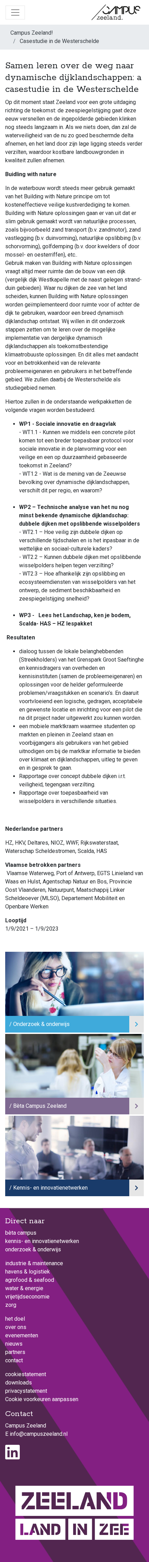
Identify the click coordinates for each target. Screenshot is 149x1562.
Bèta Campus (20, 1232)
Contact (14, 1360)
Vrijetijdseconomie (27, 1296)
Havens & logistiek (27, 1271)
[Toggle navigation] (15, 12)
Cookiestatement (25, 1374)
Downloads (18, 1382)
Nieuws (14, 1343)
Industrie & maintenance (34, 1263)
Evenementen (21, 1335)
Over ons (15, 1327)
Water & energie (24, 1288)
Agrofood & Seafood (29, 1280)
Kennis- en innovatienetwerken (50, 1187)
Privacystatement (26, 1391)
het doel (15, 1318)
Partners (15, 1352)
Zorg (10, 1305)
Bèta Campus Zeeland (40, 1106)
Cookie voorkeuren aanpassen (41, 1399)
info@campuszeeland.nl (39, 1434)
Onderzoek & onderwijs (41, 1024)
